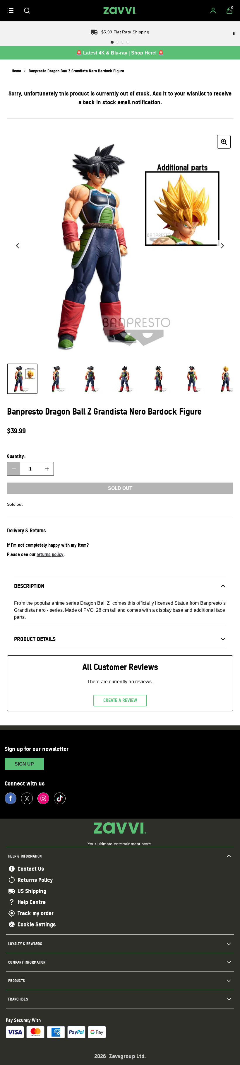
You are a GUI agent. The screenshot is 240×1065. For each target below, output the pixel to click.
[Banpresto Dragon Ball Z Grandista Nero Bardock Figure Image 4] (124, 379)
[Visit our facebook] (10, 798)
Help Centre (32, 902)
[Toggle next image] (222, 246)
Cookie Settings (37, 924)
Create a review (120, 700)
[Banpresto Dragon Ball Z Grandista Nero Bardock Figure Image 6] (192, 379)
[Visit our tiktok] (60, 798)
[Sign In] (213, 10)
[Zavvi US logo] (120, 10)
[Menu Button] (10, 10)
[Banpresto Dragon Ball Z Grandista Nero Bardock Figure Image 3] (90, 379)
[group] (120, 246)
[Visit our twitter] (27, 798)
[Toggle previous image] (17, 246)
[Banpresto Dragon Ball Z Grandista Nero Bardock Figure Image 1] (22, 379)
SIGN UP (24, 763)
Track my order (36, 913)
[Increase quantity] (47, 468)
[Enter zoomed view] (224, 142)
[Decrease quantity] (13, 468)
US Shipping (32, 890)
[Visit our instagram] (43, 798)
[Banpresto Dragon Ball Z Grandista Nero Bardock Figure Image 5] (158, 379)
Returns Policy (35, 879)
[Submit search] (26, 10)
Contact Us (31, 868)
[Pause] (234, 33)
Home (16, 70)
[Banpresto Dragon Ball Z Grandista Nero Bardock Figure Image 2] (56, 379)
